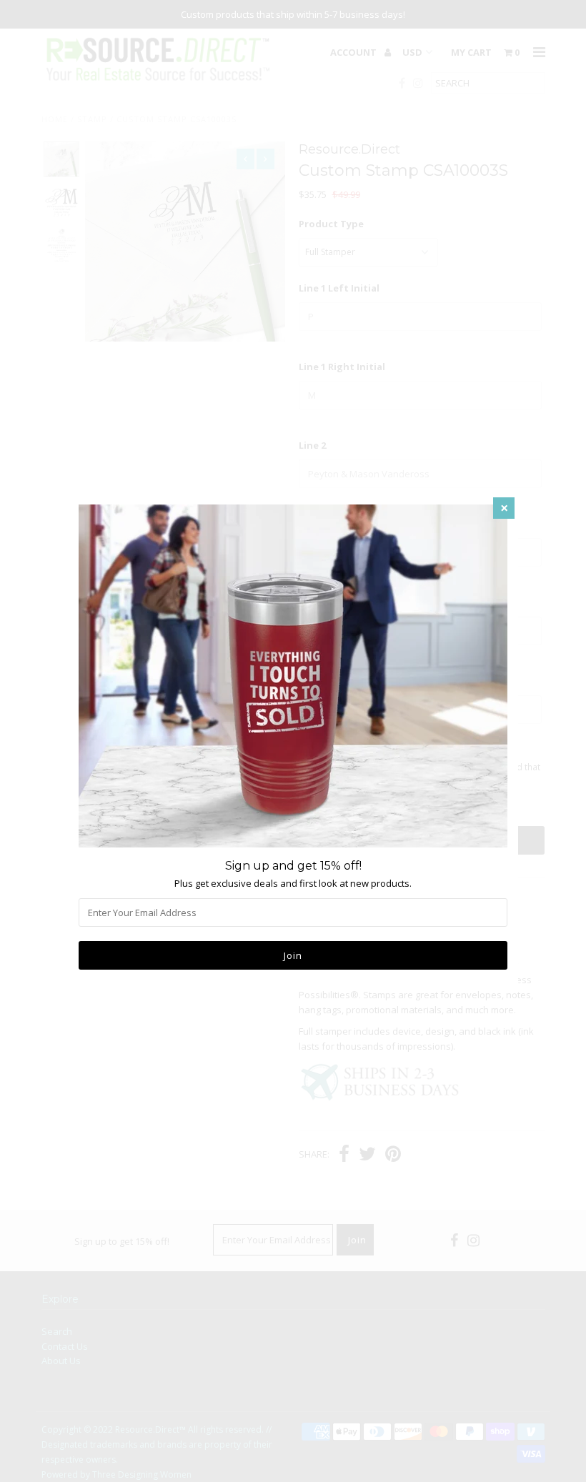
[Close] (504, 508)
